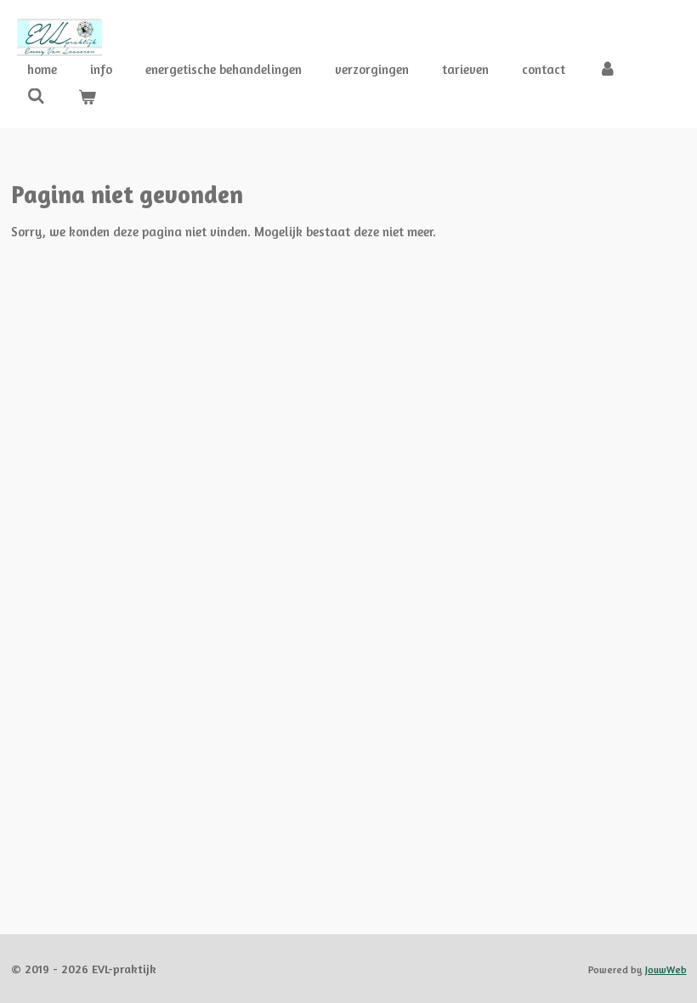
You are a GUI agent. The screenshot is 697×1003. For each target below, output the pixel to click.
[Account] (607, 70)
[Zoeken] (36, 96)
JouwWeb (666, 970)
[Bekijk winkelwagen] (87, 98)
